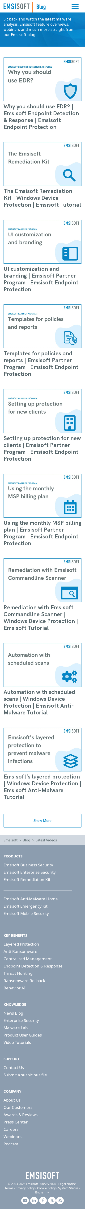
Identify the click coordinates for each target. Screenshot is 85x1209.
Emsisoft (17, 6)
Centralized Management (28, 958)
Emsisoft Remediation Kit (27, 879)
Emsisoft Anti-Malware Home (31, 899)
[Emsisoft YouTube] (25, 1200)
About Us (12, 1100)
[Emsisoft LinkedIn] (34, 1200)
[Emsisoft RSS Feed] (60, 1200)
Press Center (16, 1122)
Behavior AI (15, 988)
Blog (26, 840)
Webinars (12, 1136)
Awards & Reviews (21, 1114)
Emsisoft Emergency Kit (25, 906)
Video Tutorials (17, 1042)
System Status (68, 1188)
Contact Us (14, 1067)
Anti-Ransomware (20, 951)
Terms (9, 1188)
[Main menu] (75, 6)
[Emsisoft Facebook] (43, 1200)
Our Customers (18, 1107)
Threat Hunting (18, 973)
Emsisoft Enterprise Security (30, 872)
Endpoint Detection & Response (33, 966)
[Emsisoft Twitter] (52, 1200)
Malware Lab (16, 1027)
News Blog (13, 1013)
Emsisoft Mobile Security (26, 913)
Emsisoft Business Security (28, 865)
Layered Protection (21, 944)
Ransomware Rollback (24, 980)
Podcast (11, 1144)
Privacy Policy (25, 1188)
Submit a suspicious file (25, 1075)
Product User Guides (23, 1035)
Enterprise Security (21, 1020)
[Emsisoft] (42, 1175)
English (40, 1192)
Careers (11, 1129)
